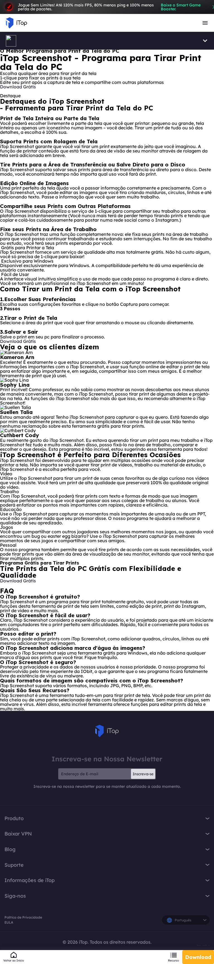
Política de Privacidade (23, 917)
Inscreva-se (143, 774)
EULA (8, 922)
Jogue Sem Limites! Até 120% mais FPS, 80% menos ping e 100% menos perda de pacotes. (109, 7)
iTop (107, 731)
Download (198, 957)
